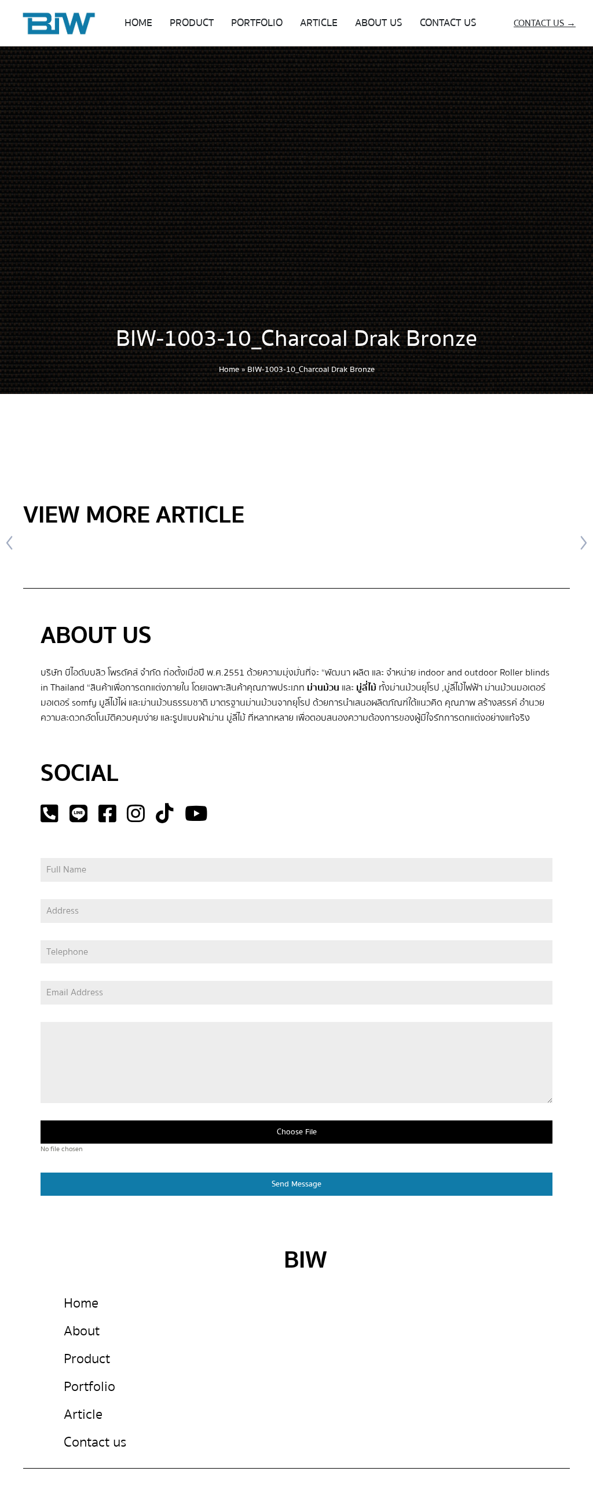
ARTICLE (319, 22)
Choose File (297, 1132)
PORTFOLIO (257, 22)
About (82, 1331)
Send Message (296, 1184)
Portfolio (89, 1386)
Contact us (95, 1442)
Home (229, 369)
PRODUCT (192, 22)
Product (87, 1359)
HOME (138, 22)
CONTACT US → (545, 23)
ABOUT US (378, 22)
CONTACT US (448, 22)
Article (83, 1414)
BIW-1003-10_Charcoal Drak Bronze (296, 338)
